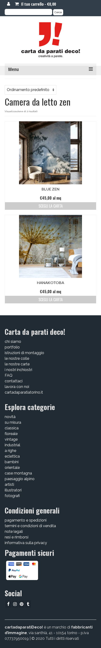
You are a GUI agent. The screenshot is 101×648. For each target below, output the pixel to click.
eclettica (12, 456)
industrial (12, 445)
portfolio (12, 347)
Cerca (58, 12)
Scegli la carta (51, 206)
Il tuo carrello (38, 4)
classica (12, 428)
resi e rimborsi (16, 537)
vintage (11, 439)
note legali (14, 531)
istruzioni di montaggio (24, 353)
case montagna (18, 473)
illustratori (13, 490)
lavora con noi (17, 386)
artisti (9, 484)
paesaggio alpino (20, 479)
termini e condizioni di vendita (30, 526)
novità (10, 417)
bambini (12, 462)
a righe (10, 450)
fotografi (12, 496)
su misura (13, 422)
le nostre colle (17, 358)
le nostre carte (17, 364)
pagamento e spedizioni (26, 520)
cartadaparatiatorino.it (24, 392)
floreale (11, 433)
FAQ (8, 375)
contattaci (14, 381)
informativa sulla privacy (26, 543)
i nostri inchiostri (18, 369)
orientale (12, 467)
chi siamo (13, 341)
